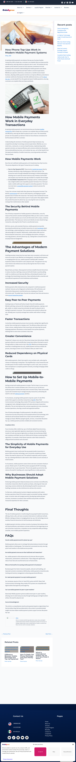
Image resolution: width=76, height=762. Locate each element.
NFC (34, 400)
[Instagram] (67, 2)
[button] (73, 744)
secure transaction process (15, 295)
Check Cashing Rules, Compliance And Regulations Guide (63, 30)
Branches (48, 7)
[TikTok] (65, 2)
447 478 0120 (30, 1)
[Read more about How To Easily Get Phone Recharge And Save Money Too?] (27, 649)
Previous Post (6, 634)
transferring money (37, 169)
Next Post (49, 634)
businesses (40, 228)
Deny (54, 751)
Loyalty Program (39, 7)
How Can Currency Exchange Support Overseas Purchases (62, 50)
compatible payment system (25, 186)
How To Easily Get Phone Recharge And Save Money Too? (27, 657)
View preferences (67, 751)
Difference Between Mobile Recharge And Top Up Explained (11, 657)
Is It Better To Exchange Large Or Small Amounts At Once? (64, 37)
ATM (30, 344)
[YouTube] (72, 2)
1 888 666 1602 (9, 1)
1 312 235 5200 (18, 1)
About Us (19, 7)
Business (66, 7)
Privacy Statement (7, 759)
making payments (19, 394)
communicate (13, 193)
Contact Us (57, 7)
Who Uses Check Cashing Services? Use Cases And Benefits (63, 43)
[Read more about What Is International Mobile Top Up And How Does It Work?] (43, 648)
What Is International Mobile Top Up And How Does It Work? (42, 655)
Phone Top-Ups (8, 661)
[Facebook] (62, 2)
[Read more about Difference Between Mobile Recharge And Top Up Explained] (11, 649)
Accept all (40, 751)
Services (28, 7)
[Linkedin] (70, 2)
